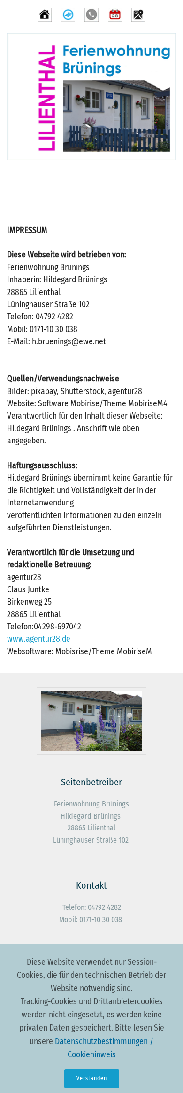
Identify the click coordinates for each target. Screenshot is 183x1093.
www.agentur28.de (38, 639)
